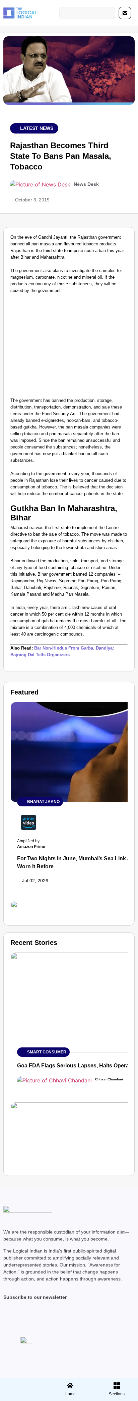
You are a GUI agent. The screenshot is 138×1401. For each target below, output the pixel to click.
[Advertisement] (69, 347)
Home (70, 1394)
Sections (22, 1396)
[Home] (70, 1385)
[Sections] (22, 1384)
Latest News (36, 128)
